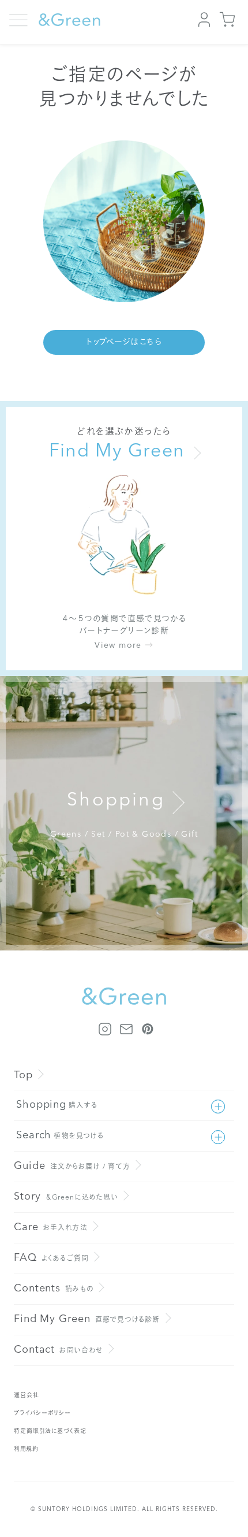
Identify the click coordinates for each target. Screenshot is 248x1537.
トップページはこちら (124, 342)
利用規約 (26, 1449)
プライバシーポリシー (42, 1413)
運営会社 (26, 1395)
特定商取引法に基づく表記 (50, 1431)
